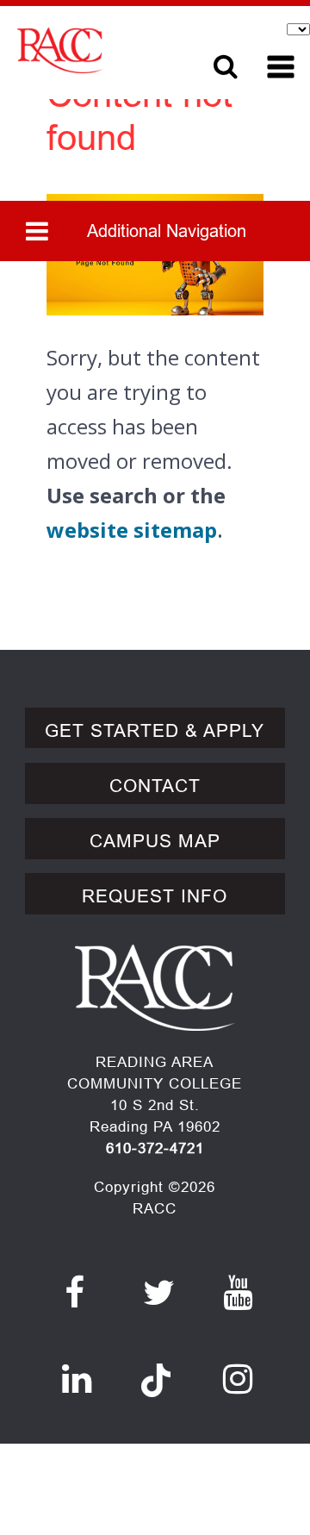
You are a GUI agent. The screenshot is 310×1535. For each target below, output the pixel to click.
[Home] (101, 50)
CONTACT (155, 786)
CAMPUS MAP (155, 841)
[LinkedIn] (77, 1379)
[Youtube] (238, 1293)
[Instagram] (238, 1379)
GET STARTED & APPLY (154, 731)
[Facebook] (75, 1293)
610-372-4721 (155, 1148)
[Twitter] (159, 1293)
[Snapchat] (156, 1370)
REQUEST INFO (154, 896)
